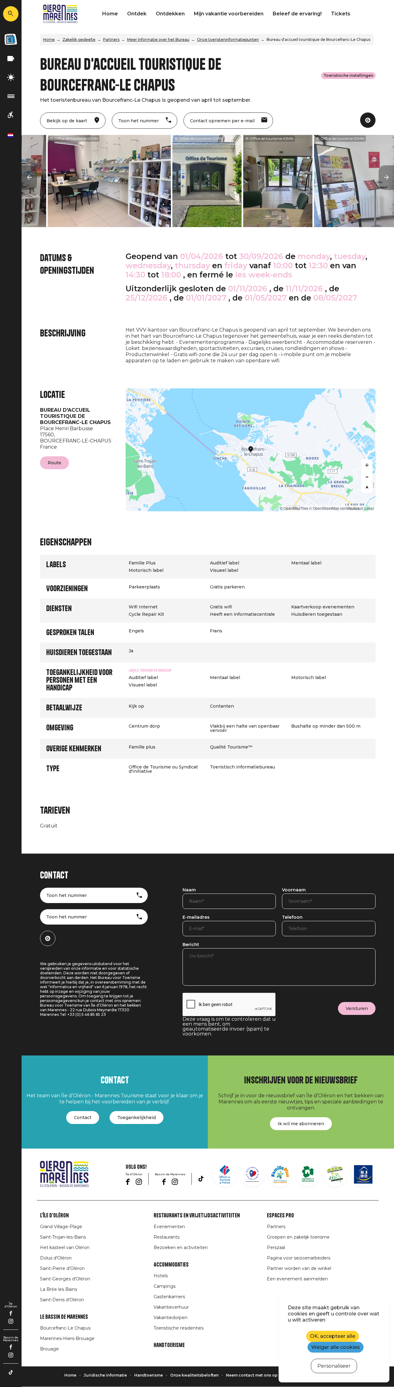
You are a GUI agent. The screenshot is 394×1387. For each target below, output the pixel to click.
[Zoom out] (366, 476)
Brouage (49, 1349)
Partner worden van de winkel (299, 1268)
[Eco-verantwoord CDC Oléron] (335, 1174)
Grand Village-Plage (61, 1226)
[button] (29, 177)
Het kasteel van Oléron (65, 1247)
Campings (164, 1286)
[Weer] (10, 77)
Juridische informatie (105, 1375)
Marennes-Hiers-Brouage (67, 1338)
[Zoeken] (10, 14)
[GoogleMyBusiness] (368, 120)
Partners (111, 39)
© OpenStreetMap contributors (334, 508)
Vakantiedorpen (170, 1317)
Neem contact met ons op (252, 1375)
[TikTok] (10, 1372)
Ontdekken (170, 14)
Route (54, 463)
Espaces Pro (280, 1215)
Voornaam (294, 890)
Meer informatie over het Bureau (158, 39)
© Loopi (367, 508)
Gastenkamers (169, 1297)
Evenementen (169, 1226)
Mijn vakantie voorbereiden (228, 14)
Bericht (191, 944)
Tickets (340, 14)
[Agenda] (11, 39)
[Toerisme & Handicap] (10, 115)
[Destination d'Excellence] (252, 1174)
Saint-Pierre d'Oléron (62, 1268)
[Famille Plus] (280, 1174)
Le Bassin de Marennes (64, 1317)
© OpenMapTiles (294, 508)
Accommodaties (171, 1264)
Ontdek (137, 14)
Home (110, 14)
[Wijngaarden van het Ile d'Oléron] (308, 1174)
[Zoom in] (366, 465)
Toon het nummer (66, 895)
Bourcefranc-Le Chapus (65, 1328)
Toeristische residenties (178, 1328)
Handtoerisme (169, 1345)
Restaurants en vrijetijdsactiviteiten (197, 1215)
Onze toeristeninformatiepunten (228, 39)
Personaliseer (334, 1366)
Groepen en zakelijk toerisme (298, 1237)
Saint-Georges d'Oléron (65, 1279)
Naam (189, 890)
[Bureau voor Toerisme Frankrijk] (224, 1174)
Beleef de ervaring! (297, 14)
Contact (82, 1117)
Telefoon (292, 917)
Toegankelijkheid (136, 1117)
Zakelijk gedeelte (78, 39)
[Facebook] (11, 1313)
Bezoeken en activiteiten (181, 1247)
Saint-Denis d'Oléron (62, 1300)
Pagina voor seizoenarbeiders (298, 1258)
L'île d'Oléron (54, 1215)
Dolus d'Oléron (56, 1258)
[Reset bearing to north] (366, 487)
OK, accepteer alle (332, 1336)
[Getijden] (10, 96)
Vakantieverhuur (171, 1307)
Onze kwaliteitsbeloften (194, 1375)
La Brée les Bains (58, 1289)
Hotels (161, 1276)
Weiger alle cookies (335, 1347)
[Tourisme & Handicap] (363, 1174)
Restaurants (166, 1237)
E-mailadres (196, 917)
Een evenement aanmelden (297, 1279)
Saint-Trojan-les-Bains (63, 1237)
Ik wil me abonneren (301, 1123)
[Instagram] (10, 1321)
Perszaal (276, 1247)
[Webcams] (10, 59)
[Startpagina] (60, 14)
